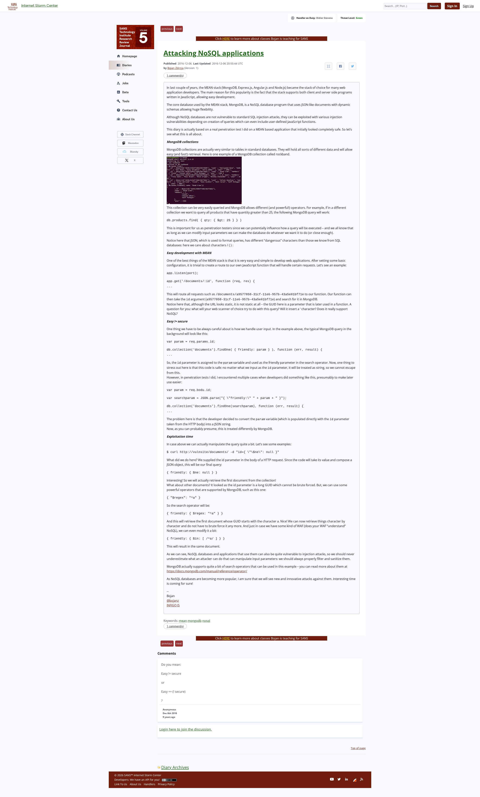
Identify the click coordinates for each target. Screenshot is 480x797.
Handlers (149, 784)
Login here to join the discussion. (185, 729)
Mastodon (133, 143)
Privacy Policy (166, 784)
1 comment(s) (175, 75)
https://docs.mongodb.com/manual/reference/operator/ (207, 571)
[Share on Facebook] (340, 66)
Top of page (358, 748)
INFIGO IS (173, 605)
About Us (128, 119)
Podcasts (128, 74)
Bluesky (134, 151)
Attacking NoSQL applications (214, 53)
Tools (125, 101)
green (359, 18)
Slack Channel (132, 134)
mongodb (195, 621)
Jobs (125, 83)
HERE (226, 39)
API (147, 779)
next (179, 29)
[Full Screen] (328, 66)
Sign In (452, 6)
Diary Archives (175, 767)
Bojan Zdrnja (175, 68)
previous (167, 29)
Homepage (129, 56)
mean (183, 621)
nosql (206, 621)
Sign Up (468, 6)
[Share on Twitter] (352, 66)
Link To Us (120, 784)
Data (125, 92)
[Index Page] (12, 6)
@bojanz (173, 601)
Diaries (127, 65)
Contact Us (129, 110)
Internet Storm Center (39, 5)
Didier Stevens (324, 18)
